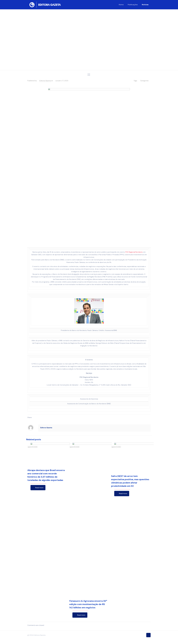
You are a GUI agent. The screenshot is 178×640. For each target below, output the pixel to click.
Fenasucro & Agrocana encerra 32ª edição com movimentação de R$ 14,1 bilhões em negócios (88, 604)
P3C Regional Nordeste (134, 252)
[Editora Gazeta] (45, 4)
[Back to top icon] (148, 635)
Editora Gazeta (45, 81)
